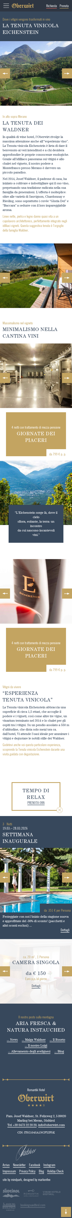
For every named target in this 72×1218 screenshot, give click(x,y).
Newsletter (19, 1165)
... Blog (59, 1051)
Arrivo (6, 1165)
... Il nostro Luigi (36, 1045)
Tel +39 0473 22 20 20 (22, 1125)
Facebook (34, 1165)
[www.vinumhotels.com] (51, 1196)
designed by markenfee (36, 1179)
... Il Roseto (57, 1040)
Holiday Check (55, 1171)
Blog (41, 1171)
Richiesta (51, 6)
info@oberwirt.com (51, 1125)
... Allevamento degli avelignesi (29, 1051)
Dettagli (65, 930)
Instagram (49, 1165)
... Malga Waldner (34, 1040)
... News (12, 1040)
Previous (5, 73)
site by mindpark (12, 1179)
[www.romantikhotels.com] (31, 1193)
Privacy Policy (27, 1171)
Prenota (64, 6)
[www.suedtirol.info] (11, 1196)
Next (67, 73)
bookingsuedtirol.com (32, 1205)
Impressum (9, 1171)
